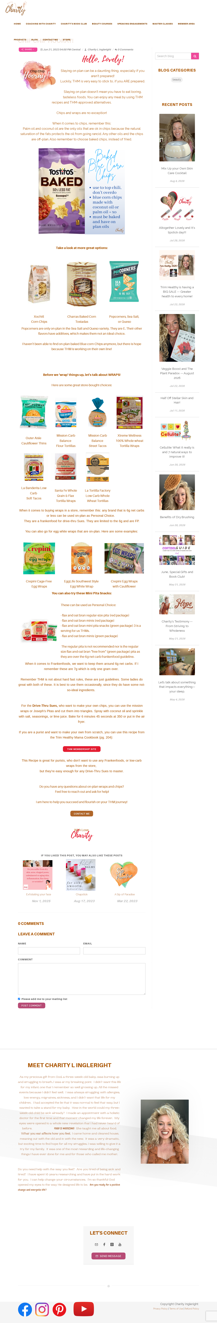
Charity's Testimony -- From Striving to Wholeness (177, 626)
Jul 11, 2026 (177, 410)
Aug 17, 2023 (84, 901)
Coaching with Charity (41, 24)
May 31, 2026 (177, 584)
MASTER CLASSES (163, 24)
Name (22, 943)
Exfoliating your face (38, 894)
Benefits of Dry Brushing (177, 517)
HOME (17, 24)
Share (28, 49)
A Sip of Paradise (125, 894)
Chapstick (82, 894)
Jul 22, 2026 (177, 385)
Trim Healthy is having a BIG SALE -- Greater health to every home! (177, 291)
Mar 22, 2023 (127, 901)
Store (67, 39)
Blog (34, 39)
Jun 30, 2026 (177, 464)
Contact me (82, 813)
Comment (25, 959)
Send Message (110, 1256)
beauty (177, 79)
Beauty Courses (102, 24)
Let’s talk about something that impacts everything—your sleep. (177, 686)
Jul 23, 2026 (177, 304)
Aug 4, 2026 (177, 181)
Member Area (186, 24)
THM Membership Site (81, 749)
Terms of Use (176, 1308)
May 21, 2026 (177, 638)
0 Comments (125, 49)
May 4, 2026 (177, 699)
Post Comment (31, 1005)
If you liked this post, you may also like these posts (81, 855)
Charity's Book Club (74, 24)
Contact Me (50, 39)
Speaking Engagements (132, 24)
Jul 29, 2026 (177, 240)
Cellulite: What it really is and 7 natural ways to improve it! (177, 452)
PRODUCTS (20, 39)
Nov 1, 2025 (41, 901)
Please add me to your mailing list (44, 999)
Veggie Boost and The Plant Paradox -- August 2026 (177, 373)
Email (87, 943)
